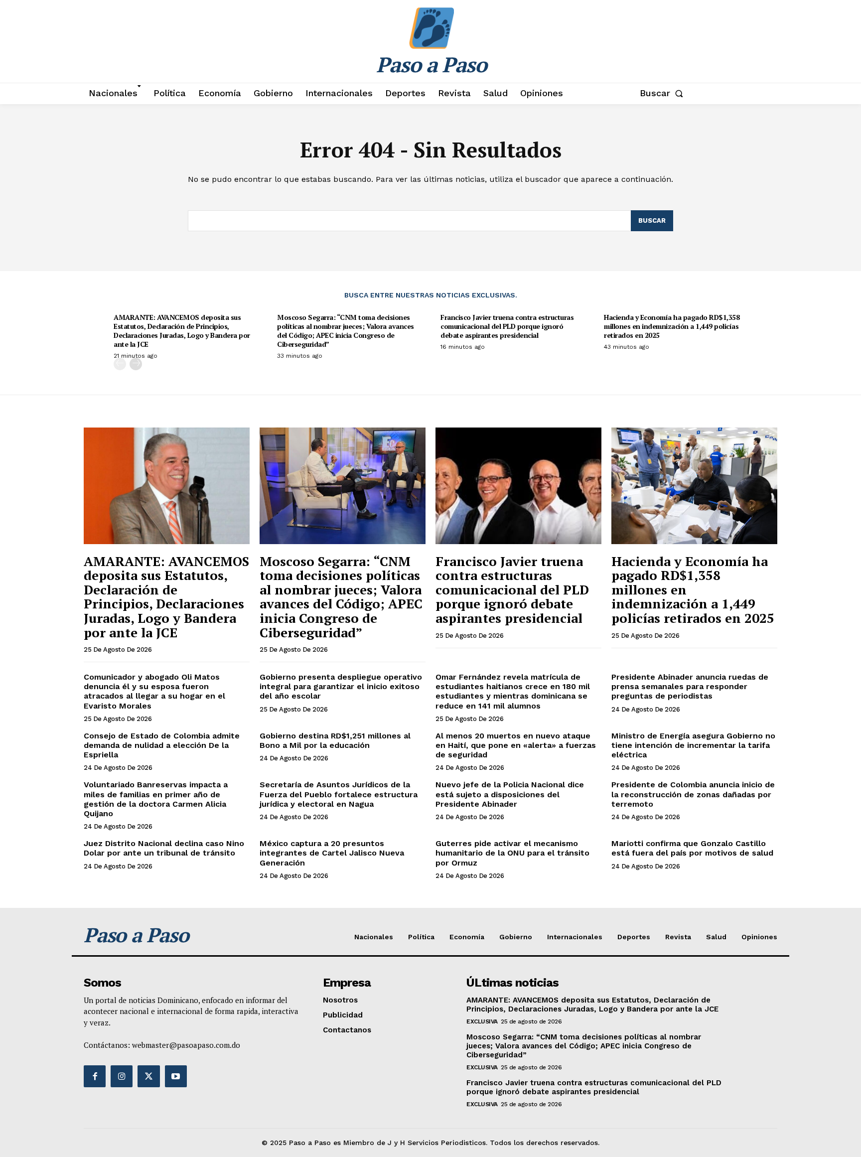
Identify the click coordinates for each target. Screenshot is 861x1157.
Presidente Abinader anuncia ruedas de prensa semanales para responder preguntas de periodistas (689, 686)
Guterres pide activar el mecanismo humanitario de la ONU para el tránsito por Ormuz (512, 853)
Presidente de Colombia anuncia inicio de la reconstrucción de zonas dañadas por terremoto (693, 794)
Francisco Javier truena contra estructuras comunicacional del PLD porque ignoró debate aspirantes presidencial (507, 326)
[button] (663, 93)
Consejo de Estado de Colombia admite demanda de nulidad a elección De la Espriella (162, 745)
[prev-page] (120, 364)
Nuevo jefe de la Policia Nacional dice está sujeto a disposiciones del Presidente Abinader (509, 794)
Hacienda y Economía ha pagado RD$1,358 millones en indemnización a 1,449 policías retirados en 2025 (671, 326)
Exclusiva (482, 1021)
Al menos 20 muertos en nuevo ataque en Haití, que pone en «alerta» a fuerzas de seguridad (515, 745)
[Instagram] (122, 1076)
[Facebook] (95, 1076)
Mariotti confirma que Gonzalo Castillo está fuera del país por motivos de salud (692, 848)
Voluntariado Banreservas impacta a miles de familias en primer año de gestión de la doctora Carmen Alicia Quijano (156, 799)
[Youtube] (176, 1076)
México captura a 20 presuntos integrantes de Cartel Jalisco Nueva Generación (332, 853)
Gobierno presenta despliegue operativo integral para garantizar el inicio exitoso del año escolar (341, 686)
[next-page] (136, 364)
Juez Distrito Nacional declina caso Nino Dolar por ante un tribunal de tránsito (164, 848)
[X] (148, 1076)
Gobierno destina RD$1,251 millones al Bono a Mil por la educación (335, 740)
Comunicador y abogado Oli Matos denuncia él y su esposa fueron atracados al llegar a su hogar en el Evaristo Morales (154, 691)
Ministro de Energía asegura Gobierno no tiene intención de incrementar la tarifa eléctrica (693, 745)
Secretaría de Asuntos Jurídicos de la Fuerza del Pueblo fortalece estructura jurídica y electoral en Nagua (339, 794)
